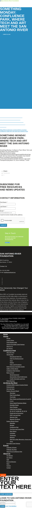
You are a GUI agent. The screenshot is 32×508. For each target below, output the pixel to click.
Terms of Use (13, 321)
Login (2, 506)
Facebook (6, 173)
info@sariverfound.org (10, 272)
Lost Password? (11, 506)
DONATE (3, 475)
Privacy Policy (4, 321)
